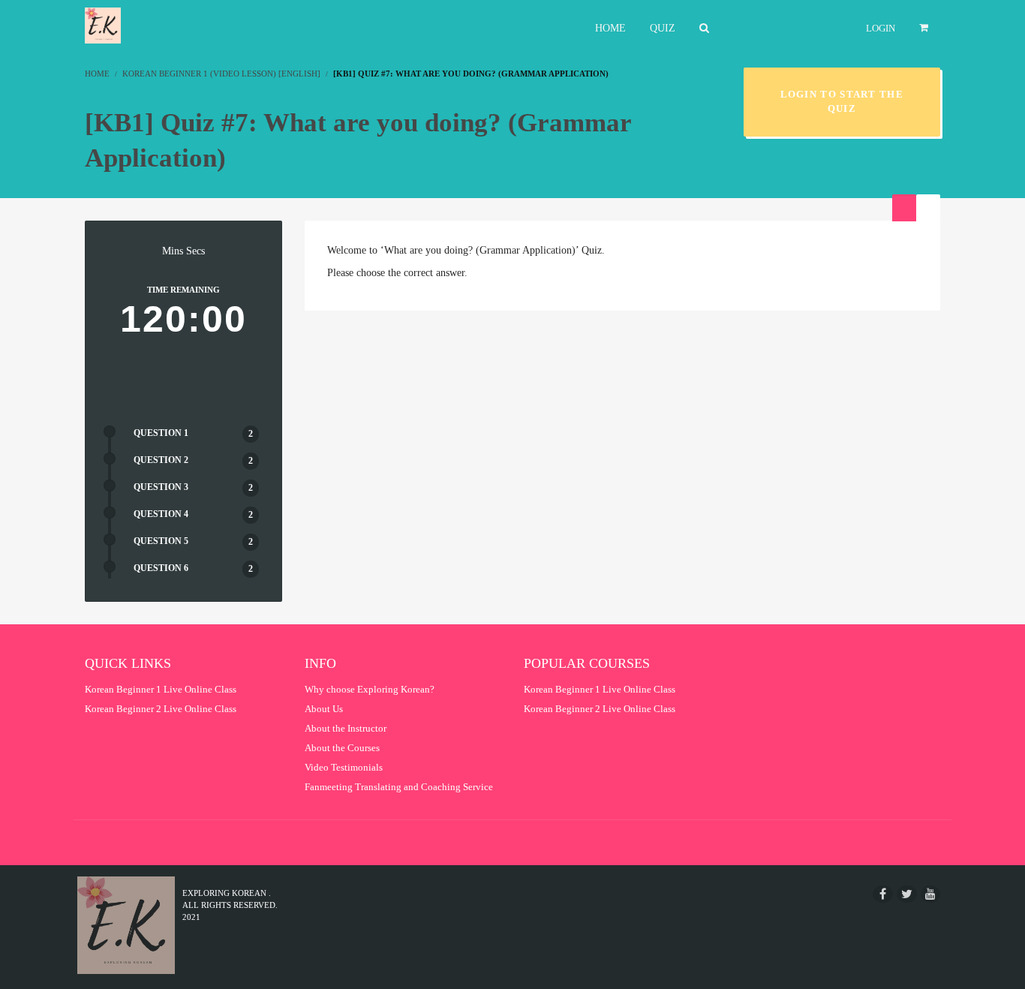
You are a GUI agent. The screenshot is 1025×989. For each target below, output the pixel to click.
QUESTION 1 (161, 433)
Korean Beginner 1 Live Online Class (160, 689)
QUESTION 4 (161, 514)
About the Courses (342, 747)
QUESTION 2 (161, 460)
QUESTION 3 (161, 487)
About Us (324, 708)
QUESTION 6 (161, 568)
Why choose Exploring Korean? (369, 689)
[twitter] (907, 894)
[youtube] (930, 894)
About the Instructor (345, 728)
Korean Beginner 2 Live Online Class (160, 708)
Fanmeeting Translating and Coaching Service (399, 786)
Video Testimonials (344, 767)
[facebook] (883, 894)
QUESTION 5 (161, 541)
